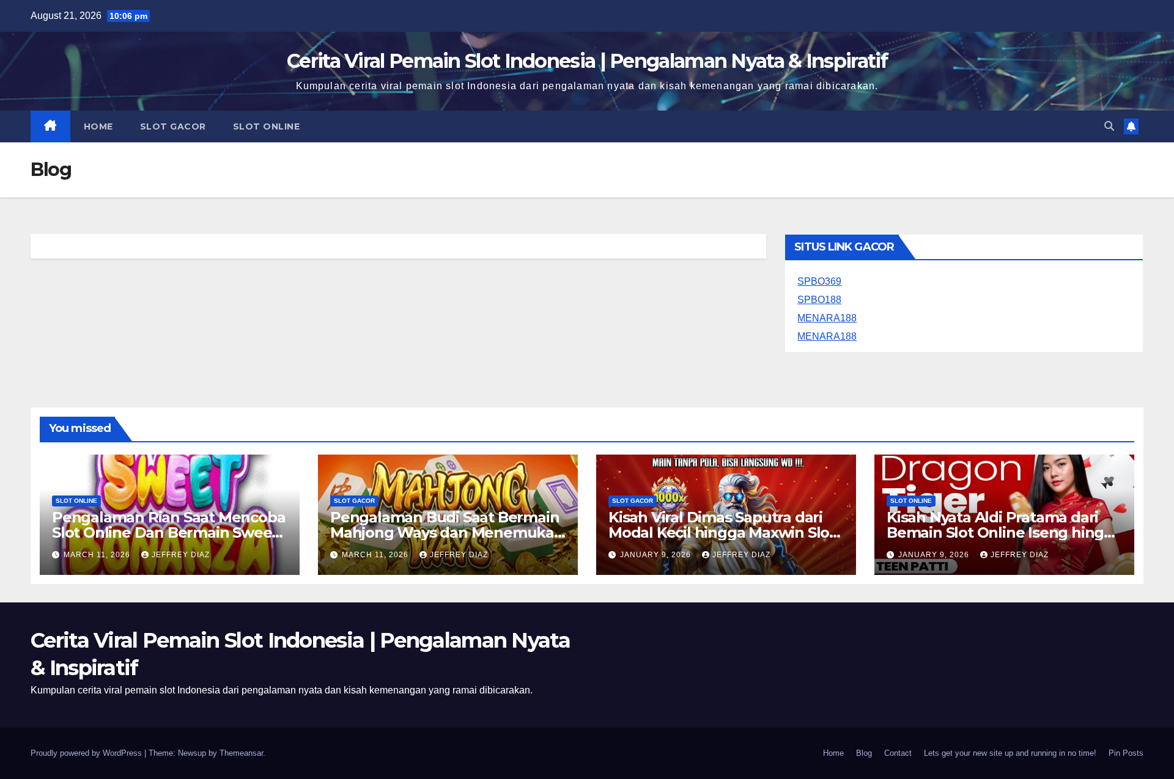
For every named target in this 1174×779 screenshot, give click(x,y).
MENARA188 (827, 318)
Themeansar (241, 753)
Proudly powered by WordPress (87, 753)
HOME (98, 126)
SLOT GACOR (173, 126)
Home (833, 753)
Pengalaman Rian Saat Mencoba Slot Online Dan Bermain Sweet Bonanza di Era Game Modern (168, 532)
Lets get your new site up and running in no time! (1010, 753)
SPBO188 (819, 299)
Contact (898, 753)
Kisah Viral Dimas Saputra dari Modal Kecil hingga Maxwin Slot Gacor (721, 532)
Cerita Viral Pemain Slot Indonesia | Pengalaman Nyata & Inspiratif (587, 61)
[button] (1109, 126)
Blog (864, 753)
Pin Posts (1126, 753)
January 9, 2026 (656, 554)
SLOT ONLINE (266, 126)
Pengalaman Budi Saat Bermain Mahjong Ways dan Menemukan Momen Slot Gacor (447, 532)
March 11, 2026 (98, 554)
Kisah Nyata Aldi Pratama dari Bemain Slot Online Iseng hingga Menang (1004, 532)
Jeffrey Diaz (181, 554)
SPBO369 (819, 281)
